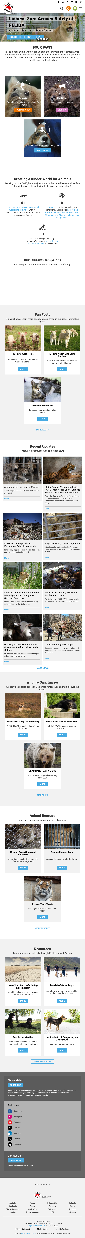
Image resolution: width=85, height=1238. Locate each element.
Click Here (15, 1160)
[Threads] (80, 1)
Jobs (42, 141)
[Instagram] (63, 1)
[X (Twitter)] (67, 1)
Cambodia (13, 1206)
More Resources (42, 1061)
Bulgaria (72, 1203)
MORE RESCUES (42, 928)
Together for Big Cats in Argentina (62, 543)
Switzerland (52, 1209)
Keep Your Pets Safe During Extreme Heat (23, 986)
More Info (42, 795)
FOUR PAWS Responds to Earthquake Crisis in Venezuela (20, 545)
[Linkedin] (76, 1)
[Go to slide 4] (47, 39)
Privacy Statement (22, 1229)
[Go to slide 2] (41, 39)
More (73, 39)
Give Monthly (75, 8)
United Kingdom (32, 1212)
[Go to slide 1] (38, 39)
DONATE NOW (23, 110)
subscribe (15, 1085)
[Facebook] (58, 1)
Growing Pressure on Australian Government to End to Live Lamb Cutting (21, 647)
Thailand (72, 1209)
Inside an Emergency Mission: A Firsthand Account (61, 594)
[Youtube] (71, 1)
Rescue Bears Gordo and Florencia (23, 853)
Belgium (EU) (52, 1203)
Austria (32, 1203)
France (32, 1206)
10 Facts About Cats (42, 405)
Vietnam (72, 1212)
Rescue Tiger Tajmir (42, 904)
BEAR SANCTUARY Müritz (42, 771)
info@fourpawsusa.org (36, 1226)
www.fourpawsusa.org (29, 1233)
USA (52, 1212)
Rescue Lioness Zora (62, 852)
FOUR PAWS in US (42, 1184)
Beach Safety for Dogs (62, 985)
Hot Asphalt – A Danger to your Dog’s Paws (62, 1038)
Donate (68, 8)
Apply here (43, 150)
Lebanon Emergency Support (60, 644)
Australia (12, 1203)
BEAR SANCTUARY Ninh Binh (61, 721)
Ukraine (13, 1212)
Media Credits (42, 1229)
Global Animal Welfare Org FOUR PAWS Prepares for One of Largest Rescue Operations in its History (62, 490)
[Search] (62, 9)
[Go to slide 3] (44, 39)
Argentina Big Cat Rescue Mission (21, 487)
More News (42, 668)
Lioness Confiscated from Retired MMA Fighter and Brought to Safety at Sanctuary (21, 595)
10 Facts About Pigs (23, 354)
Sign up (62, 110)
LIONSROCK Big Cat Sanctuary (23, 721)
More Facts (42, 430)
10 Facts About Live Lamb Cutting (61, 355)
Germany (52, 1206)
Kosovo (72, 1206)
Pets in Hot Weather (23, 1037)
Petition (62, 98)
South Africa (32, 1209)
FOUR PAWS (52, 207)
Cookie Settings (62, 1229)
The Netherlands (12, 1209)
